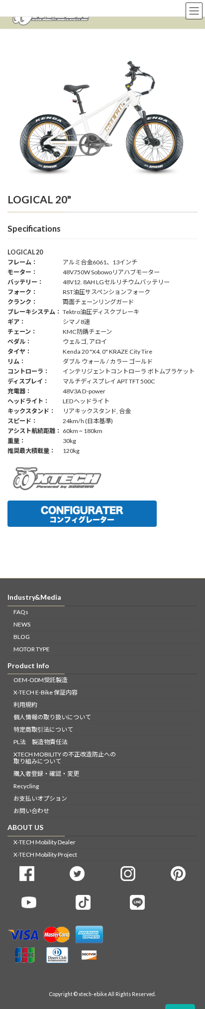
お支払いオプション (40, 798)
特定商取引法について (43, 729)
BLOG (21, 636)
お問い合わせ (31, 811)
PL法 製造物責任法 (40, 742)
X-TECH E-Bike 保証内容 (45, 692)
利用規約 (25, 704)
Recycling (26, 786)
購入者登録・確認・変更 (46, 773)
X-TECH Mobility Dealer (44, 841)
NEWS (21, 624)
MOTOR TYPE (31, 648)
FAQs (20, 611)
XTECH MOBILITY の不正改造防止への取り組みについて (64, 758)
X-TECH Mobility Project (45, 854)
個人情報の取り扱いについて (52, 717)
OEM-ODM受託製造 (40, 680)
